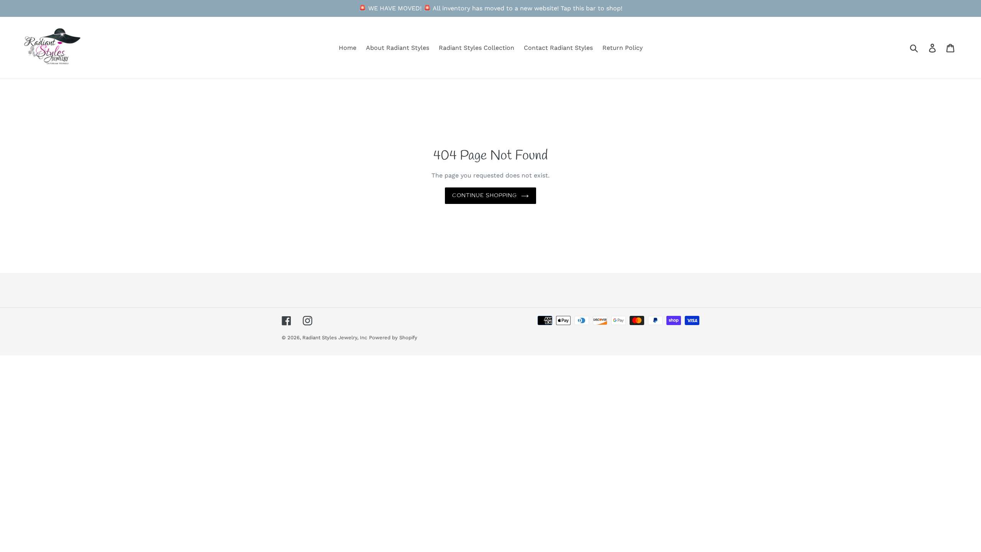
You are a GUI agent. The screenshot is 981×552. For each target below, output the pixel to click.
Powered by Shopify (393, 337)
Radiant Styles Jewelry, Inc (334, 337)
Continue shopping (484, 195)
